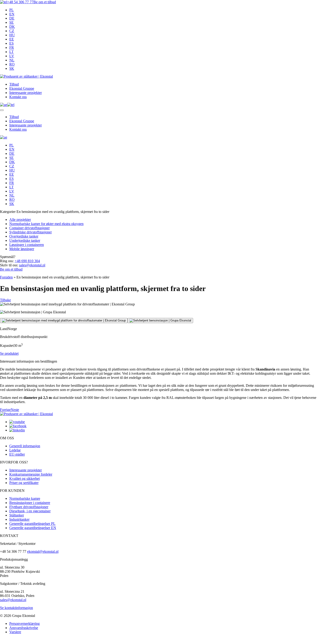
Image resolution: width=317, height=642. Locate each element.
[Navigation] (2, 110)
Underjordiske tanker (24, 240)
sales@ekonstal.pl (32, 265)
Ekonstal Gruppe (21, 88)
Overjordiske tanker (23, 236)
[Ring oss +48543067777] (10, 105)
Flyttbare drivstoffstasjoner (28, 507)
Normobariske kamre (24, 498)
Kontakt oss (18, 97)
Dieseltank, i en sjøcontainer (30, 511)
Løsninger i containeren (26, 245)
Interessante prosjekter (25, 93)
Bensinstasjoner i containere (29, 503)
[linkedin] (17, 430)
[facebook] (17, 426)
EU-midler (17, 454)
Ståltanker (16, 515)
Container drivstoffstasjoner (29, 228)
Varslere (15, 632)
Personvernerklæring (24, 623)
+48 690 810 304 (27, 261)
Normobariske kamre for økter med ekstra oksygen (46, 224)
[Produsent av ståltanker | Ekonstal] (26, 76)
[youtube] (17, 422)
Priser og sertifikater (24, 483)
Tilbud (14, 84)
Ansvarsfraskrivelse (23, 628)
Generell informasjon (24, 446)
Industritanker (19, 519)
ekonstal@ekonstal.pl (42, 551)
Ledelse (15, 450)
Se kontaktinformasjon (16, 608)
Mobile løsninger (21, 249)
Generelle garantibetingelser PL (32, 524)
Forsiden (6, 277)
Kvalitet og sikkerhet (24, 478)
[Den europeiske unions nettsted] (3, 105)
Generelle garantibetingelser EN (32, 528)
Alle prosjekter (20, 220)
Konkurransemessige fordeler (30, 474)
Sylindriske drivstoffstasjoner (30, 232)
